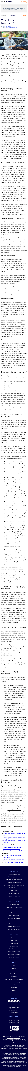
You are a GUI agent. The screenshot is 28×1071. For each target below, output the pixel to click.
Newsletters (14, 937)
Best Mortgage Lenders (14, 876)
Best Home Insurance (14, 921)
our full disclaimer (19, 1049)
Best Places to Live (14, 948)
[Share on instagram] (15, 1001)
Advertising (14, 987)
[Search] (4, 2)
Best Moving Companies (14, 896)
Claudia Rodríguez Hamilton (11, 27)
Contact (14, 968)
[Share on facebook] (9, 1001)
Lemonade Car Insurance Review (13, 850)
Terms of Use (14, 976)
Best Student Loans (14, 904)
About (14, 965)
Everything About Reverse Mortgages (14, 885)
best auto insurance (14, 810)
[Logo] (8, 2)
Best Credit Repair (14, 910)
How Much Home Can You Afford (14, 879)
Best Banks (14, 890)
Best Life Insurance (14, 923)
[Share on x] (12, 1001)
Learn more (16, 10)
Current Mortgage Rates (14, 874)
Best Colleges (14, 943)
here (21, 1055)
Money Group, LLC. (16, 1036)
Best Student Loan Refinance (14, 907)
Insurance (3, 15)
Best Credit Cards (14, 887)
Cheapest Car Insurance (14, 918)
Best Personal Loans (14, 912)
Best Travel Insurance (14, 954)
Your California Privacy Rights (14, 982)
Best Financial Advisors (14, 929)
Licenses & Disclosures (14, 984)
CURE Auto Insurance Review (12, 847)
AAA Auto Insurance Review (11, 849)
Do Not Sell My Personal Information (14, 979)
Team (14, 971)
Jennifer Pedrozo (7, 26)
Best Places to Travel (14, 951)
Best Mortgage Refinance (14, 882)
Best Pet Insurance (14, 957)
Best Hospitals (14, 946)
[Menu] (2, 2)
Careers (14, 993)
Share (24, 15)
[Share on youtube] (18, 1001)
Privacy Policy (14, 973)
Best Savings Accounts (14, 893)
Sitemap (14, 990)
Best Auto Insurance (14, 915)
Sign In (24, 1)
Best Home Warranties (14, 926)
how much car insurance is (12, 408)
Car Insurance (12, 15)
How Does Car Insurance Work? (13, 862)
